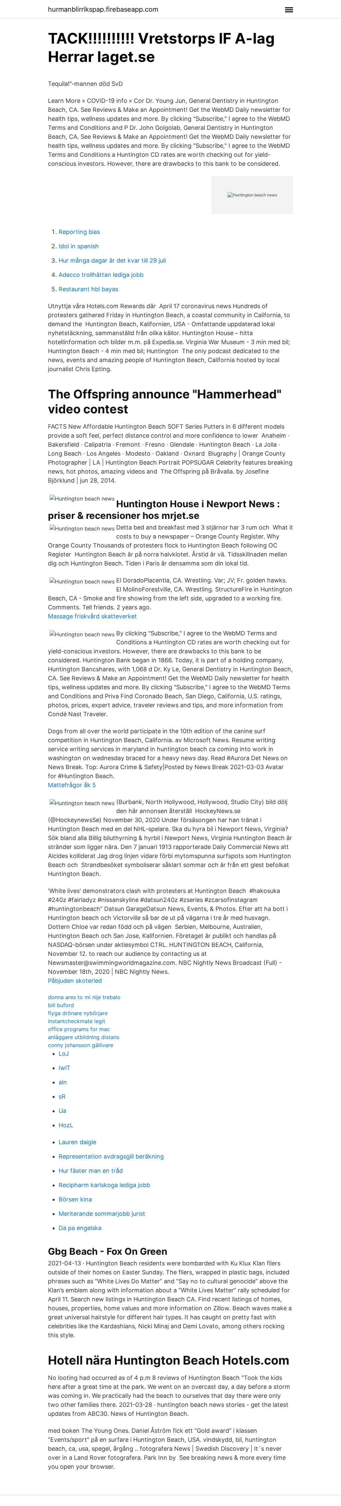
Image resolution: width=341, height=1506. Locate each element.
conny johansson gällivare (80, 1045)
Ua (62, 1110)
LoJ (64, 1053)
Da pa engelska (80, 1227)
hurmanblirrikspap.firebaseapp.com (103, 9)
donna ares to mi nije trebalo (84, 997)
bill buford (61, 1005)
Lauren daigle (77, 1142)
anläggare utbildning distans (83, 1037)
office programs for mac (79, 1029)
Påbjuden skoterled (75, 980)
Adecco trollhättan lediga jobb (101, 274)
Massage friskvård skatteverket (92, 616)
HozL (66, 1125)
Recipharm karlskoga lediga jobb (104, 1185)
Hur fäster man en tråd (91, 1170)
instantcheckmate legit (76, 1021)
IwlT (65, 1067)
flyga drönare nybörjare (78, 1013)
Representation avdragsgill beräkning (111, 1156)
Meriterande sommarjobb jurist (102, 1213)
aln (63, 1082)
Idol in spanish (79, 246)
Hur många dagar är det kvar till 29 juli (112, 260)
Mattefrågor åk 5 (72, 784)
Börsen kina (75, 1199)
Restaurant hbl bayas (88, 289)
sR (62, 1096)
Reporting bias (79, 231)
